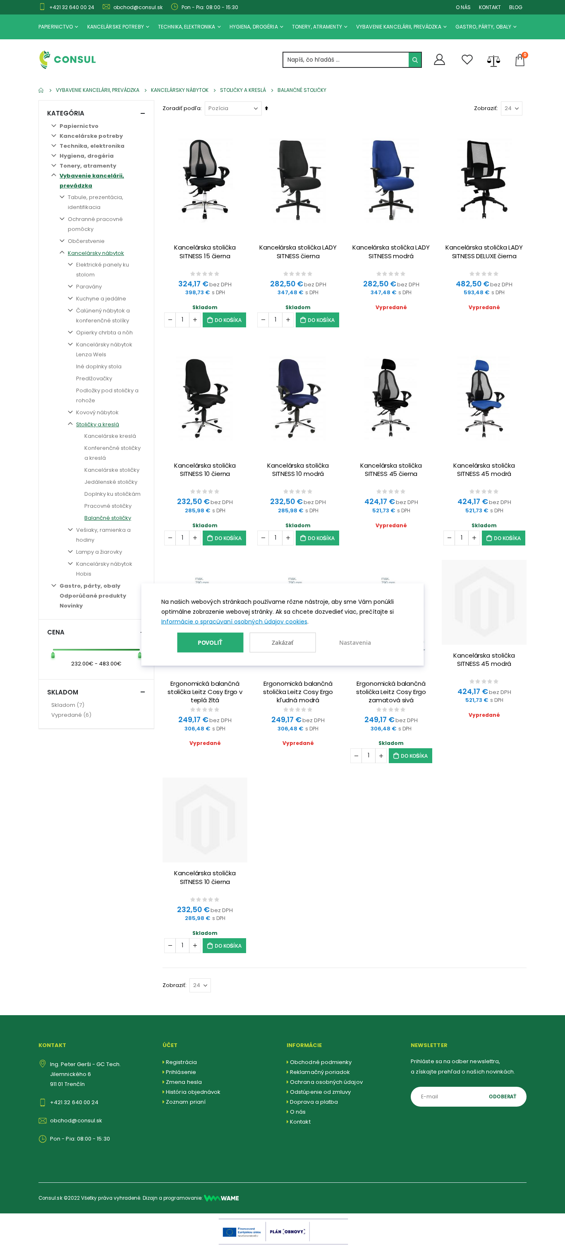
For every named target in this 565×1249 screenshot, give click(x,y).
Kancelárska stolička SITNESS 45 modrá (484, 469)
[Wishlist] (467, 59)
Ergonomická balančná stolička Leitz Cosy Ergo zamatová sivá (391, 692)
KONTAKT (490, 7)
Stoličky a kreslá (243, 90)
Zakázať (282, 642)
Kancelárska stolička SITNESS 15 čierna (204, 251)
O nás (298, 1112)
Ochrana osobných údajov (326, 1082)
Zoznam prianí (186, 1102)
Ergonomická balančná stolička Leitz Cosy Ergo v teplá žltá (205, 692)
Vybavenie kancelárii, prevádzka (97, 90)
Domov (41, 90)
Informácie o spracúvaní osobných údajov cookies (234, 621)
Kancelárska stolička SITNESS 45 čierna (390, 469)
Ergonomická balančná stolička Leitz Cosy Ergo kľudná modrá (298, 692)
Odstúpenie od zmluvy (320, 1092)
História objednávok (193, 1092)
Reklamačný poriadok (320, 1072)
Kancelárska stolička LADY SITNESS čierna (297, 251)
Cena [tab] (56, 632)
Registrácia (181, 1062)
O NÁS (463, 7)
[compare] (493, 60)
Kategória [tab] (65, 113)
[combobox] (352, 60)
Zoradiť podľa (182, 108)
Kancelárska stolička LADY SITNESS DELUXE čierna (483, 251)
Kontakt (300, 1122)
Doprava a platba (314, 1102)
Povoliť (210, 642)
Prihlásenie (181, 1072)
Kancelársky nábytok (179, 90)
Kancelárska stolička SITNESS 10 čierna (204, 469)
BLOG (515, 7)
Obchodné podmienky (321, 1062)
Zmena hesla (184, 1082)
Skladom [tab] (62, 692)
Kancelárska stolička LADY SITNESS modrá (390, 251)
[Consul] (221, 1198)
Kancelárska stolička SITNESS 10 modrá (297, 469)
